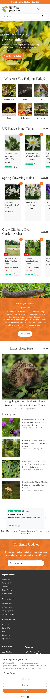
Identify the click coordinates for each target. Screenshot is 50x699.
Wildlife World (7, 593)
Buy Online (25, 333)
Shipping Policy (7, 611)
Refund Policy (7, 607)
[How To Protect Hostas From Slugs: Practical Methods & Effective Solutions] (11, 469)
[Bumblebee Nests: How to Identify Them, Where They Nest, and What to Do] (11, 427)
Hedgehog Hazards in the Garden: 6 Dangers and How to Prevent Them (25, 403)
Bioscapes (5, 579)
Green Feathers (7, 590)
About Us (5, 624)
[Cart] (38, 9)
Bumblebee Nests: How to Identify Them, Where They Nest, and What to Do (33, 422)
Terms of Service (8, 614)
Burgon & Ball (7, 583)
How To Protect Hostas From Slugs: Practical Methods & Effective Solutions (34, 464)
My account (6, 638)
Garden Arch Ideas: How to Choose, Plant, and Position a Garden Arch (34, 443)
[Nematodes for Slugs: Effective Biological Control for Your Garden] (11, 490)
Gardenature (7, 586)
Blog (4, 631)
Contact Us (6, 628)
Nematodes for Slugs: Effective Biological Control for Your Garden (35, 485)
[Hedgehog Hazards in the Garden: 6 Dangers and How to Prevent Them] (25, 377)
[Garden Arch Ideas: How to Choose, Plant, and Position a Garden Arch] (11, 448)
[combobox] (25, 16)
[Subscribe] (40, 563)
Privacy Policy (7, 604)
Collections (6, 635)
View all (44, 128)
